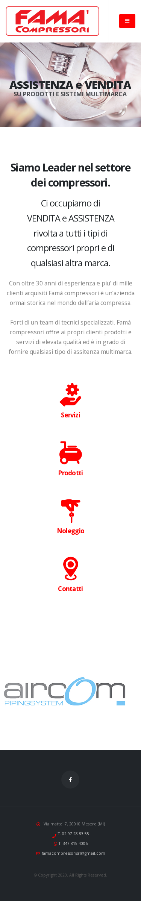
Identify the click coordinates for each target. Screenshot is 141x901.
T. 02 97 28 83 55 (73, 833)
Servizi (70, 415)
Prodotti (70, 473)
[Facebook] (70, 780)
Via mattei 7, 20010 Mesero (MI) (74, 824)
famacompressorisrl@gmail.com (73, 853)
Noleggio (70, 530)
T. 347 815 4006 (73, 843)
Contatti (70, 588)
